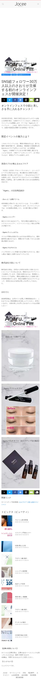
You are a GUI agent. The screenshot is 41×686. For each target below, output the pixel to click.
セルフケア (23, 502)
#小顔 (14, 74)
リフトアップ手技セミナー (23, 532)
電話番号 (31, 673)
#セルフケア (6, 74)
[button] (3, 4)
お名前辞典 (15, 675)
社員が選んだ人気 (20, 545)
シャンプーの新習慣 (21, 571)
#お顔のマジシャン (24, 74)
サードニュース (15, 673)
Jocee (5, 673)
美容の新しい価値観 (21, 596)
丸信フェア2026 (20, 584)
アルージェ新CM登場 (21, 520)
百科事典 (33, 675)
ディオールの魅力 (20, 622)
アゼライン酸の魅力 (21, 558)
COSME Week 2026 (21, 635)
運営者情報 (19, 677)
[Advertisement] (20, 30)
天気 (24, 673)
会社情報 (25, 675)
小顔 (28, 502)
